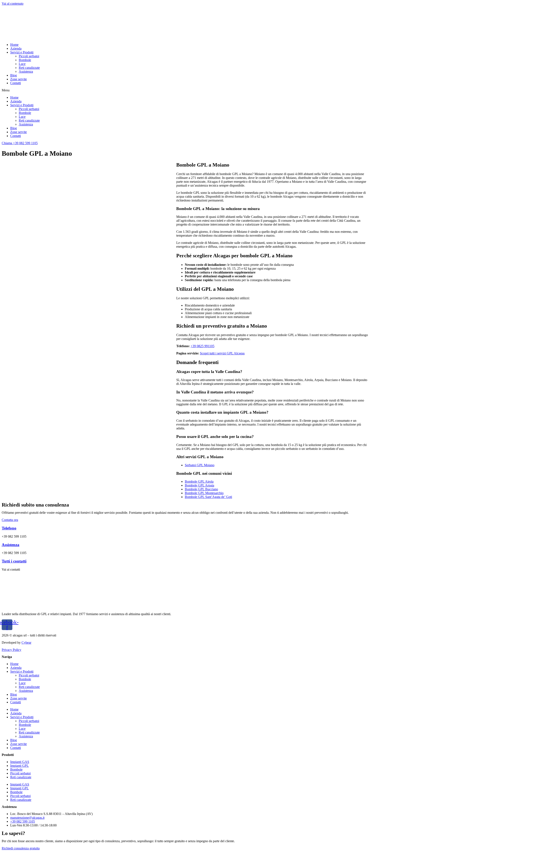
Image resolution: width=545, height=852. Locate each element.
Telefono (9, 528)
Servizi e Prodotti (21, 52)
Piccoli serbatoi (29, 56)
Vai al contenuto (12, 3)
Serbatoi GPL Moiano (199, 465)
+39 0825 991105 (202, 346)
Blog (13, 75)
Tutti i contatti (14, 561)
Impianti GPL (19, 765)
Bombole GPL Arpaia (199, 485)
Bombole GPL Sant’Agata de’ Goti (208, 497)
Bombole (25, 60)
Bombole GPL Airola (199, 481)
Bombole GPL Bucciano (201, 489)
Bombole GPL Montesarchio (204, 493)
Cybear (26, 642)
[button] (272, 90)
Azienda (16, 48)
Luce (22, 64)
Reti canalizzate (29, 67)
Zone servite (18, 79)
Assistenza (26, 71)
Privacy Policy (11, 650)
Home (14, 44)
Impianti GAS (19, 762)
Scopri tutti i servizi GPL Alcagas (222, 353)
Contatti (15, 83)
